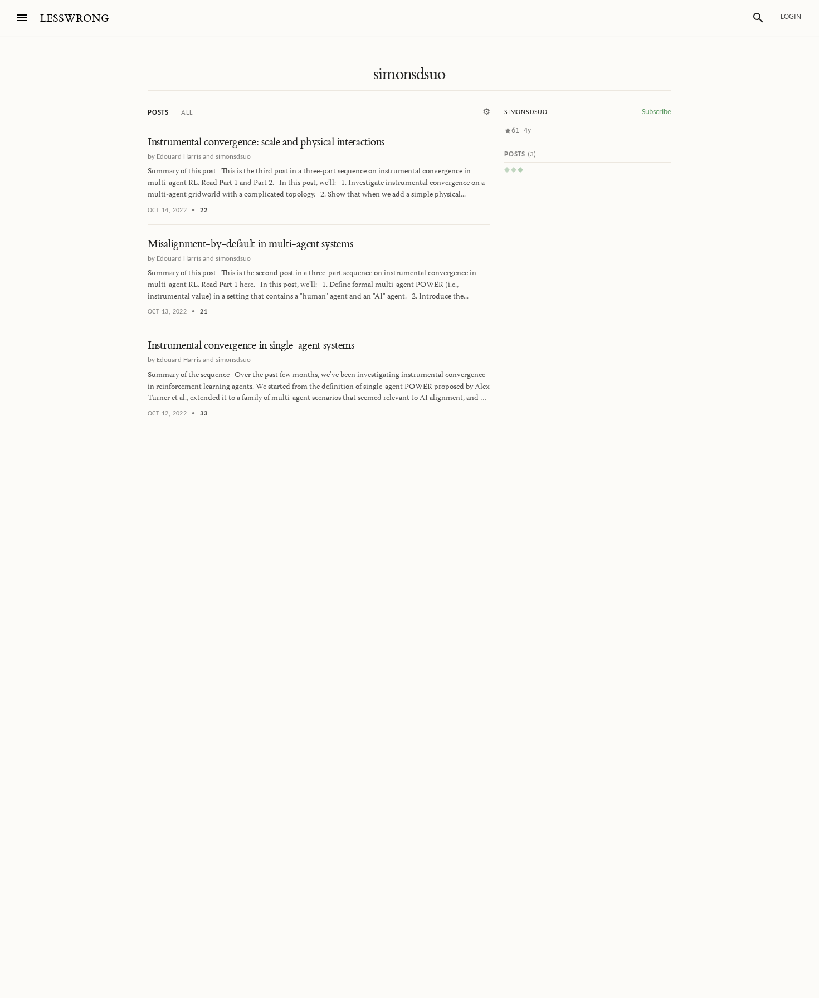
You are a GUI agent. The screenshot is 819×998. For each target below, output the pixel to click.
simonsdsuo (409, 74)
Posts (158, 112)
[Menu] (22, 17)
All (186, 112)
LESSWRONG (74, 18)
